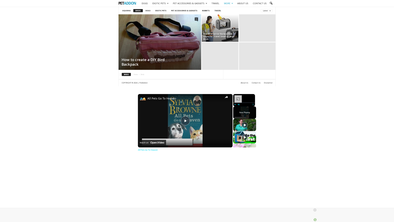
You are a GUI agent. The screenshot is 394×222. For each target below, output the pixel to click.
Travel (215, 3)
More (227, 3)
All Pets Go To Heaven (161, 98)
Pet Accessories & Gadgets (188, 3)
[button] (271, 3)
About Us (242, 3)
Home (136, 74)
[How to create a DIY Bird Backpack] (160, 42)
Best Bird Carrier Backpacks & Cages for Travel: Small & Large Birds (218, 36)
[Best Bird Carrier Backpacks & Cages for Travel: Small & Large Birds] (220, 28)
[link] (143, 99)
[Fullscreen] (253, 104)
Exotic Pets (159, 3)
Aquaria (126, 10)
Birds (138, 10)
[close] (198, 210)
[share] (226, 97)
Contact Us (260, 3)
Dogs (145, 3)
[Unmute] (239, 104)
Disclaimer (268, 83)
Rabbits (206, 10)
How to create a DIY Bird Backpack (143, 62)
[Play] (235, 104)
